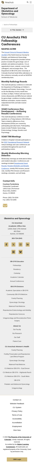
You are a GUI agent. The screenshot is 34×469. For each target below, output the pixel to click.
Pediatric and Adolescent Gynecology (17, 384)
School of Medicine (9, 17)
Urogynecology (17, 388)
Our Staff (17, 337)
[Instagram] (20, 247)
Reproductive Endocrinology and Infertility (17, 310)
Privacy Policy (17, 411)
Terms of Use (17, 415)
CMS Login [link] (17, 459)
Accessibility (17, 419)
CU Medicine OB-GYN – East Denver (17, 368)
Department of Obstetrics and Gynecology (9, 11)
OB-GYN (17, 380)
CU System (17, 407)
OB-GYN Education (17, 261)
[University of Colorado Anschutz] (7, 2)
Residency (17, 269)
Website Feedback (17, 404)
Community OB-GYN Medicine (17, 294)
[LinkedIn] (27, 247)
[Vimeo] (13, 255)
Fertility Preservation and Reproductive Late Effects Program (17, 355)
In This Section (15, 30)
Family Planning (17, 298)
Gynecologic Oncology (17, 302)
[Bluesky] (20, 255)
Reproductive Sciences (17, 314)
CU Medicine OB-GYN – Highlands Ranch (17, 372)
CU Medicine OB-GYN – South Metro (17, 376)
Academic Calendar (17, 277)
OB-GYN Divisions (17, 286)
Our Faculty (17, 329)
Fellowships (13, 24)
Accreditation (17, 423)
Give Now (17, 430)
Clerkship (17, 273)
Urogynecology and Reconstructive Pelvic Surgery (17, 319)
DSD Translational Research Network (16, 142)
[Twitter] (13, 247)
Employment (17, 426)
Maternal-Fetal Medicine (17, 306)
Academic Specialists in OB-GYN (17, 290)
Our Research (17, 333)
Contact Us (17, 400)
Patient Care (17, 341)
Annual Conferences (17, 281)
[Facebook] (6, 247)
